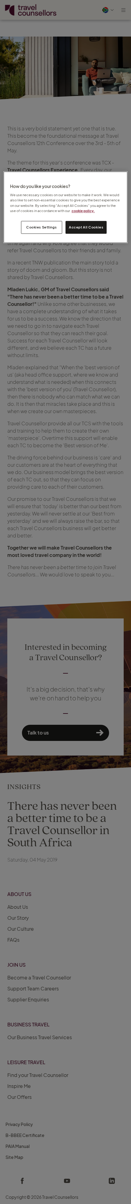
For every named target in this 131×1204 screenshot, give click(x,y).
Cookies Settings (41, 227)
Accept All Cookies (86, 227)
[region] (65, 207)
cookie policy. (83, 210)
